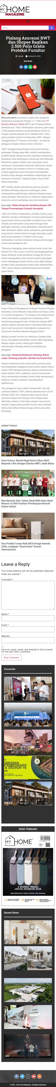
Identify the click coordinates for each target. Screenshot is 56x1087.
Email (5, 625)
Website (5, 636)
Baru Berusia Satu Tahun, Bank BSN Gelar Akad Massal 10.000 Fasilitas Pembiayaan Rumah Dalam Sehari (27, 503)
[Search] (52, 28)
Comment (7, 579)
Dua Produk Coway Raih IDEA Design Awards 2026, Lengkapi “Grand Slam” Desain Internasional (25, 546)
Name (5, 614)
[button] (28, 21)
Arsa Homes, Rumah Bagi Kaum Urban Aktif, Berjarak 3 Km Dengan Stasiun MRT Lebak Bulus (27, 462)
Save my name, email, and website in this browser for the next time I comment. (27, 650)
